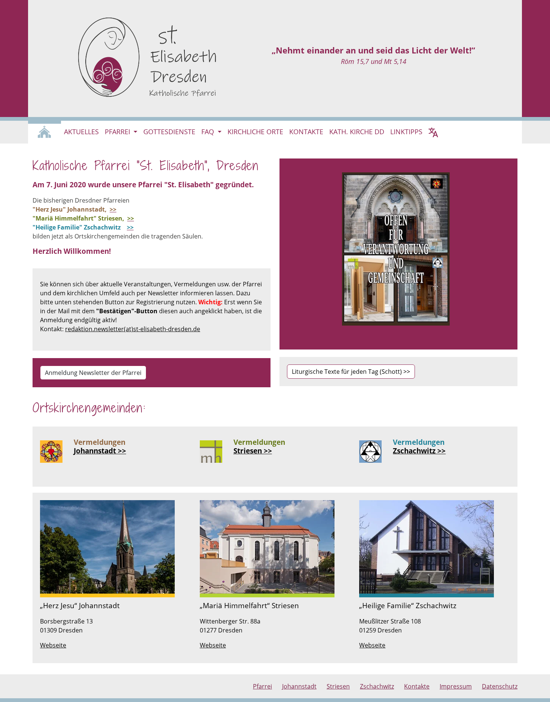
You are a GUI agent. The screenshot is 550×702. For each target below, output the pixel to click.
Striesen (338, 686)
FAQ (208, 131)
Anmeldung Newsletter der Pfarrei (93, 373)
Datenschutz (499, 686)
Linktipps (406, 131)
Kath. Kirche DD (356, 131)
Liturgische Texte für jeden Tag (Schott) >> (351, 371)
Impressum (456, 686)
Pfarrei (118, 131)
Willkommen (44, 131)
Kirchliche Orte (255, 131)
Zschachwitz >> (419, 451)
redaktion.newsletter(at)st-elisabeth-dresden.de (132, 329)
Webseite (53, 645)
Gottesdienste (169, 131)
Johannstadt (299, 686)
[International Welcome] (433, 132)
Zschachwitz (377, 686)
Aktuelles (81, 131)
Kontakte (306, 131)
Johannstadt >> (100, 451)
